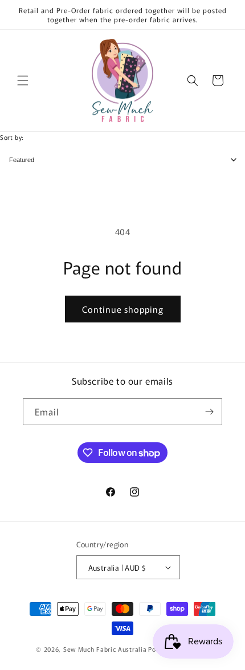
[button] (22, 80)
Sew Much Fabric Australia (105, 648)
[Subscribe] (209, 411)
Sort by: (11, 137)
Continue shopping (123, 309)
